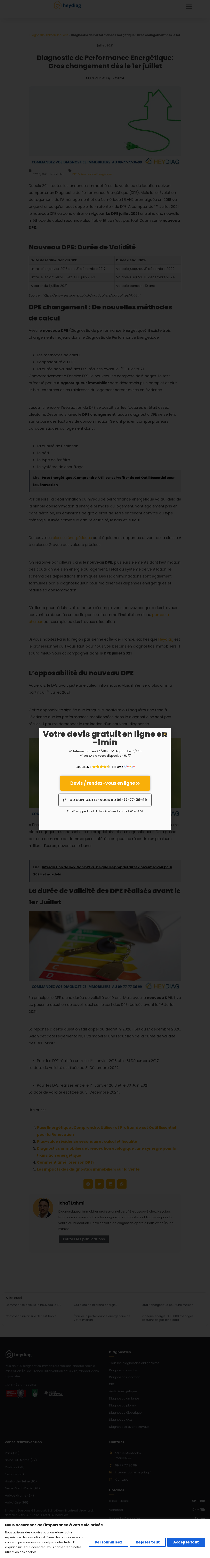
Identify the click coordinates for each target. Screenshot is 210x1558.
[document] (105, 779)
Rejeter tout (148, 1542)
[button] (165, 733)
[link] (105, 783)
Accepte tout (186, 1542)
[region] (105, 1538)
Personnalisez (108, 1542)
